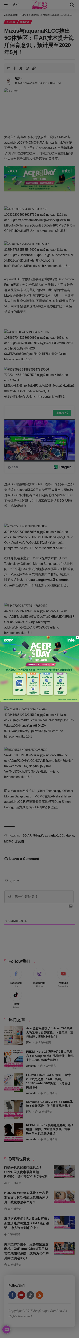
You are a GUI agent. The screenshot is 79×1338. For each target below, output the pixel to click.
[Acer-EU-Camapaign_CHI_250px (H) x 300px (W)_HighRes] (39, 668)
